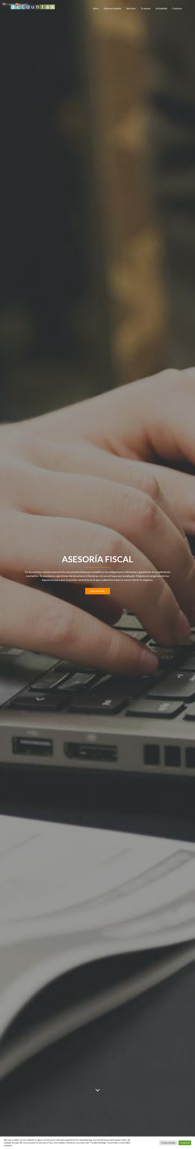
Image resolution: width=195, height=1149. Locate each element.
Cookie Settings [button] (168, 1143)
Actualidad (161, 8)
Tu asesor (146, 8)
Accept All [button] (184, 1143)
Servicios (131, 8)
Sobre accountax (112, 8)
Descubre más (97, 591)
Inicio (96, 8)
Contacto (177, 8)
